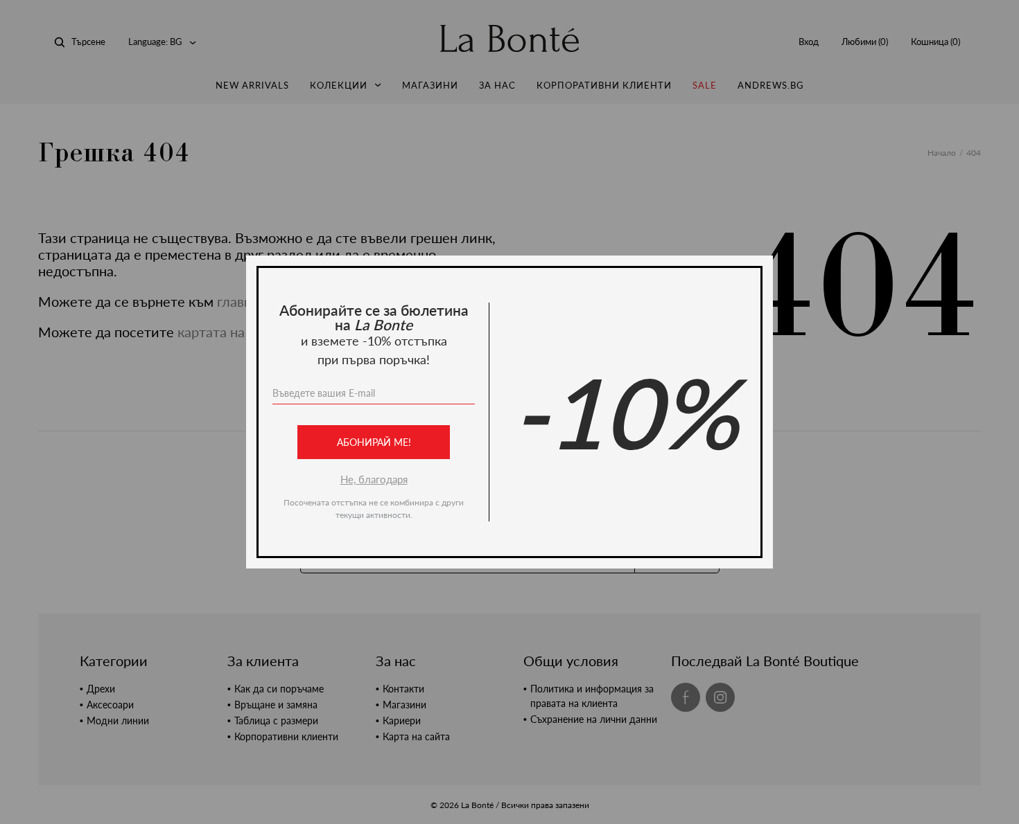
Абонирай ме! (374, 442)
